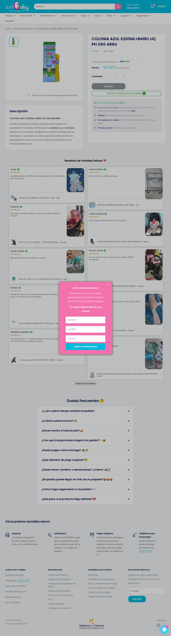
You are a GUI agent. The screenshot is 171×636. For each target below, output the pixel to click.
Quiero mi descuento (85, 346)
